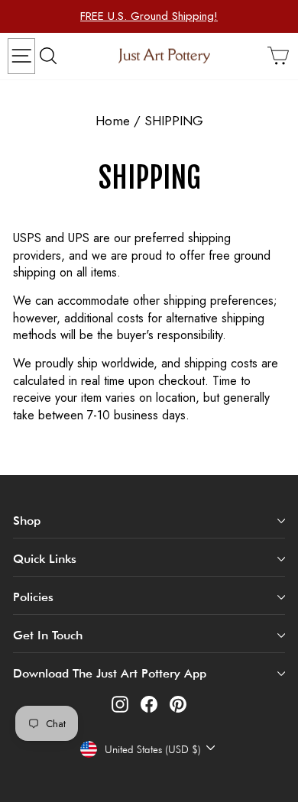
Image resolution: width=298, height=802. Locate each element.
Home (113, 121)
